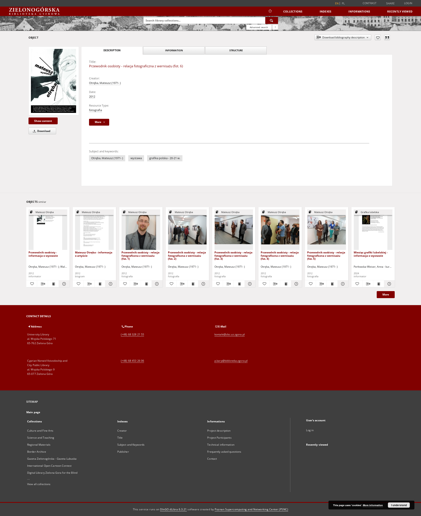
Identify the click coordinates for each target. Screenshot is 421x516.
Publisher (123, 452)
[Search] (271, 20)
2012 (92, 96)
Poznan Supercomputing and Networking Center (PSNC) (251, 509)
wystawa (136, 158)
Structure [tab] (236, 50)
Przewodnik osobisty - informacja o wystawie (43, 254)
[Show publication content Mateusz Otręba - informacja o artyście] (100, 284)
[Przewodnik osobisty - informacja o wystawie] (48, 230)
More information (373, 505)
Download (43, 131)
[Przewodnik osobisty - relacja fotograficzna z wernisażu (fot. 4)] (280, 230)
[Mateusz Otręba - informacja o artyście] (94, 230)
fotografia (95, 110)
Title (120, 437)
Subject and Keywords (130, 445)
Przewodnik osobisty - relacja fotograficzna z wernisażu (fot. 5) (326, 255)
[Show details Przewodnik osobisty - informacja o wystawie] (63, 284)
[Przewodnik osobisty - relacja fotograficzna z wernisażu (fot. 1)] (141, 230)
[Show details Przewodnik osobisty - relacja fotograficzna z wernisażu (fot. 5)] (342, 284)
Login (408, 3)
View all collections (38, 484)
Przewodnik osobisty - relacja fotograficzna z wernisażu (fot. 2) (187, 255)
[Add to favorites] (378, 37)
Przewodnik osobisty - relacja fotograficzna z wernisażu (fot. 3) (233, 255)
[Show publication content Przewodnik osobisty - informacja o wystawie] (53, 284)
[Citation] (387, 37)
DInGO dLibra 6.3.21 (173, 509)
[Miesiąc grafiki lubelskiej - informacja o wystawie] (373, 230)
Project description (218, 430)
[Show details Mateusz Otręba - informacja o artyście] (110, 284)
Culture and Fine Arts (40, 430)
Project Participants (219, 437)
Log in (310, 430)
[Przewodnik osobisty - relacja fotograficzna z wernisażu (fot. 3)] (234, 230)
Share (390, 3)
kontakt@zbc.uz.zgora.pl (229, 334)
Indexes (326, 11)
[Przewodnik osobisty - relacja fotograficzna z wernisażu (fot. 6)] (54, 81)
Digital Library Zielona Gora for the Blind (52, 473)
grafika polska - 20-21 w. (164, 158)
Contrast (370, 3)
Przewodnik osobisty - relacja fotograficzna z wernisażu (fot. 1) (140, 255)
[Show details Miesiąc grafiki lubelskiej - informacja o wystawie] (389, 284)
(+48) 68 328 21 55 (132, 334)
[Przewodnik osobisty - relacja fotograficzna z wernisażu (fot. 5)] (326, 230)
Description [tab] (111, 50)
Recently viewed (399, 11)
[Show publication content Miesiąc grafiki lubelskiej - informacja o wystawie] (378, 284)
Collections (293, 11)
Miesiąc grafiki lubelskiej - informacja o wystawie (371, 254)
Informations (359, 11)
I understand (399, 505)
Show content (43, 121)
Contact (212, 459)
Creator (122, 430)
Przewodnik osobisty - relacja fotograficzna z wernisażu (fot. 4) (280, 255)
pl (343, 3)
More (385, 294)
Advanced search (259, 27)
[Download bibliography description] (42, 284)
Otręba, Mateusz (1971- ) (105, 83)
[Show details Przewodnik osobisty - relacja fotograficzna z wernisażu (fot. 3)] (249, 284)
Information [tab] (174, 50)
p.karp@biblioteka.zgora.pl (231, 361)
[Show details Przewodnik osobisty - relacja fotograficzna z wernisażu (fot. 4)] (296, 284)
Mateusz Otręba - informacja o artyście (93, 254)
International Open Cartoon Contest (49, 466)
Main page (33, 412)
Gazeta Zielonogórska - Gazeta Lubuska (52, 459)
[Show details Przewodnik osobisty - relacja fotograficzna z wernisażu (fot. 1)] (156, 284)
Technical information (220, 445)
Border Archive (36, 452)
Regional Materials (38, 445)
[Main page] (270, 11)
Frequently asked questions (224, 452)
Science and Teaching (40, 437)
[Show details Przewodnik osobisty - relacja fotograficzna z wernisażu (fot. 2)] (203, 284)
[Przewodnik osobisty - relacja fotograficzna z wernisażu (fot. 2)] (187, 230)
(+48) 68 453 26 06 (132, 361)
